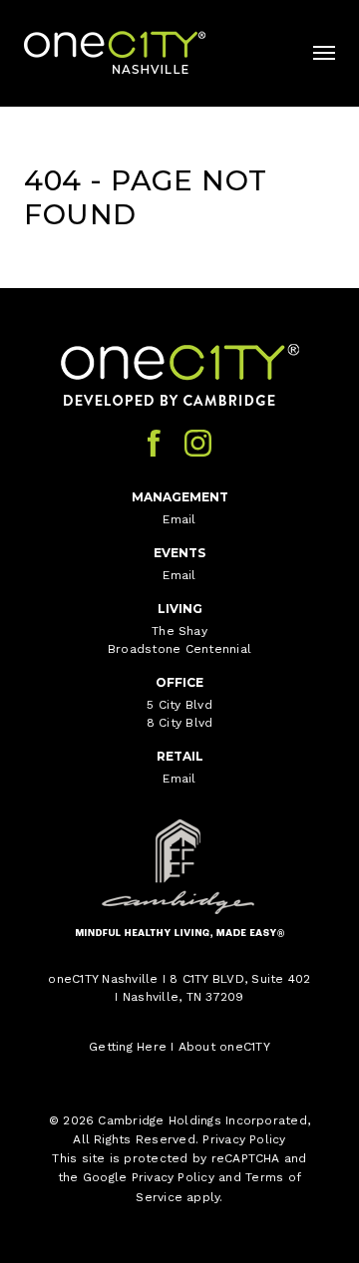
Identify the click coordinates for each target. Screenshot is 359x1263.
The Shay (179, 631)
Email (179, 519)
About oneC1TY (224, 1047)
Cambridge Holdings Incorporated (202, 1120)
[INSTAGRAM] (197, 443)
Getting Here (128, 1047)
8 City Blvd (180, 723)
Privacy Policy (243, 1139)
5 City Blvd (179, 705)
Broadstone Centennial (179, 649)
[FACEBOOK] (154, 443)
